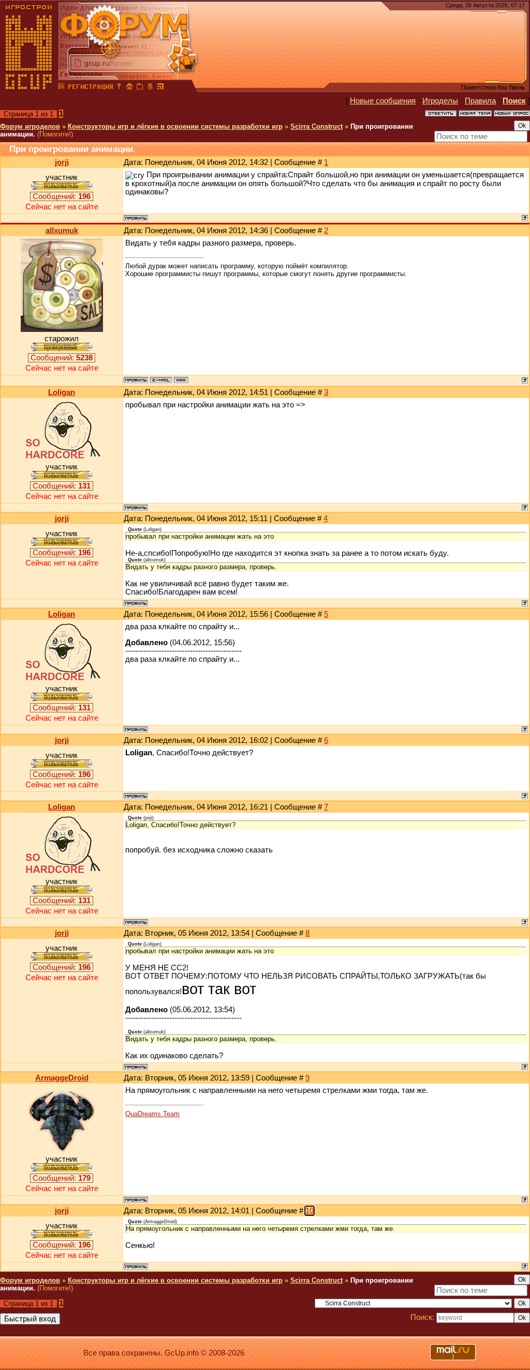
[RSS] (160, 88)
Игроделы (440, 101)
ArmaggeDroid (62, 1078)
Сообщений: (62, 196)
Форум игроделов (30, 126)
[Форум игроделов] (61, 88)
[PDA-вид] (150, 88)
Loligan (61, 392)
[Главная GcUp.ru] (29, 88)
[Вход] (119, 88)
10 (309, 1211)
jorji (62, 162)
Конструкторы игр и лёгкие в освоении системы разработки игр (175, 126)
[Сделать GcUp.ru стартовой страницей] (129, 88)
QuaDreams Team (152, 1114)
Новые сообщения (383, 101)
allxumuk (62, 230)
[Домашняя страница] (181, 380)
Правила (480, 101)
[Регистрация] (90, 88)
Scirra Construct (316, 126)
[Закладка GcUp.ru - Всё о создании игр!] (140, 88)
